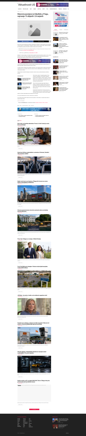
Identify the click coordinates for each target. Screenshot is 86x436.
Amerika (19, 128)
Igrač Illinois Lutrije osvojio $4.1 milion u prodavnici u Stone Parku (63, 51)
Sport (24, 424)
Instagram (37, 102)
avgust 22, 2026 (25, 354)
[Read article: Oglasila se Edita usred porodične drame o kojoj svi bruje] (55, 72)
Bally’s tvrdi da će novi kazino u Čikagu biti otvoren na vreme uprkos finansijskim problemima (32, 182)
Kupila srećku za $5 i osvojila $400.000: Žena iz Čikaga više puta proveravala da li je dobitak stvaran (33, 381)
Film (18, 422)
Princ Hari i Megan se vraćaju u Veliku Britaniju (29, 239)
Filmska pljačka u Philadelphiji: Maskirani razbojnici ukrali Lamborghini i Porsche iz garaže (31, 352)
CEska (20, 105)
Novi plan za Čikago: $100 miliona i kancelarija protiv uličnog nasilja (26, 88)
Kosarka (24, 418)
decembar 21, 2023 (19, 18)
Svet (22, 11)
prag (29, 105)
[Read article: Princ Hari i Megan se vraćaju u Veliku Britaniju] (34, 250)
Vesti (21, 11)
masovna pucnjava (25, 105)
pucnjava (32, 105)
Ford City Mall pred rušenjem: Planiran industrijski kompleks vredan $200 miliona (32, 267)
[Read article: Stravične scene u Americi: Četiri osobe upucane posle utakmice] (19, 83)
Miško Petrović (20, 212)
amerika (18, 419)
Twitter (43, 102)
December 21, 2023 (33, 52)
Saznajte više (20, 148)
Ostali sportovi (25, 422)
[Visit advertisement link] (52, 5)
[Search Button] (68, 9)
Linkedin (46, 102)
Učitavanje (34, 409)
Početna (18, 11)
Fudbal (18, 423)
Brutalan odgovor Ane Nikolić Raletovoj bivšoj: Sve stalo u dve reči (63, 83)
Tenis (29, 419)
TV (29, 422)
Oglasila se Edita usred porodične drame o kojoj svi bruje (63, 72)
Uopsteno (30, 423)
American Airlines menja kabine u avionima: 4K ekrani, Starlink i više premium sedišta (33, 153)
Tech (29, 418)
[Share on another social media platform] (50, 41)
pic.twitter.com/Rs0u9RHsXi (28, 50)
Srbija (24, 425)
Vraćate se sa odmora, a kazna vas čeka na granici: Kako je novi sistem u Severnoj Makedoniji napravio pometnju (33, 323)
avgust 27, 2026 (62, 63)
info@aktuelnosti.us (19, 0)
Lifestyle (24, 419)
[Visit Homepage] (26, 4)
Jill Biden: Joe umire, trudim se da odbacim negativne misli (32, 295)
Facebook (40, 102)
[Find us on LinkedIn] (68, 1)
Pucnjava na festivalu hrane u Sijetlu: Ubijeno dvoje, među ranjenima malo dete (26, 79)
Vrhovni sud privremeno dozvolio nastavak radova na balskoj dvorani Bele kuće (32, 210)
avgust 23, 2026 (25, 212)
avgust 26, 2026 (62, 80)
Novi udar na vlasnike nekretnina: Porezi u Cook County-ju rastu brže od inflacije (33, 124)
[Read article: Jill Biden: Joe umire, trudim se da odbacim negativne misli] (34, 306)
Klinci (18, 424)
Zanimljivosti (31, 426)
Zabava (30, 425)
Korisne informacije (19, 426)
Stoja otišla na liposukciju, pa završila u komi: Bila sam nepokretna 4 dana (63, 66)
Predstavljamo (25, 423)
